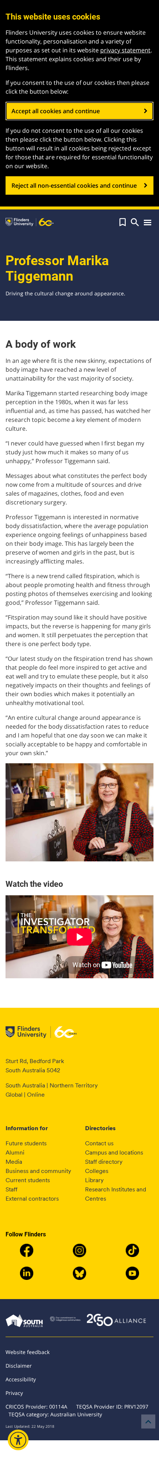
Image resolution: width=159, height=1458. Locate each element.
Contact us (99, 1143)
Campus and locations (114, 1152)
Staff (11, 1189)
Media (14, 1161)
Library (94, 1180)
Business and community (38, 1170)
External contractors (32, 1198)
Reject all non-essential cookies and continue (74, 185)
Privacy (14, 1392)
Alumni (15, 1152)
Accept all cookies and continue (55, 111)
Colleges (96, 1170)
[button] (122, 222)
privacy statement (125, 50)
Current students (28, 1180)
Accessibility (21, 1379)
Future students (26, 1143)
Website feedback (28, 1351)
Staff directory (103, 1161)
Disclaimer (19, 1365)
